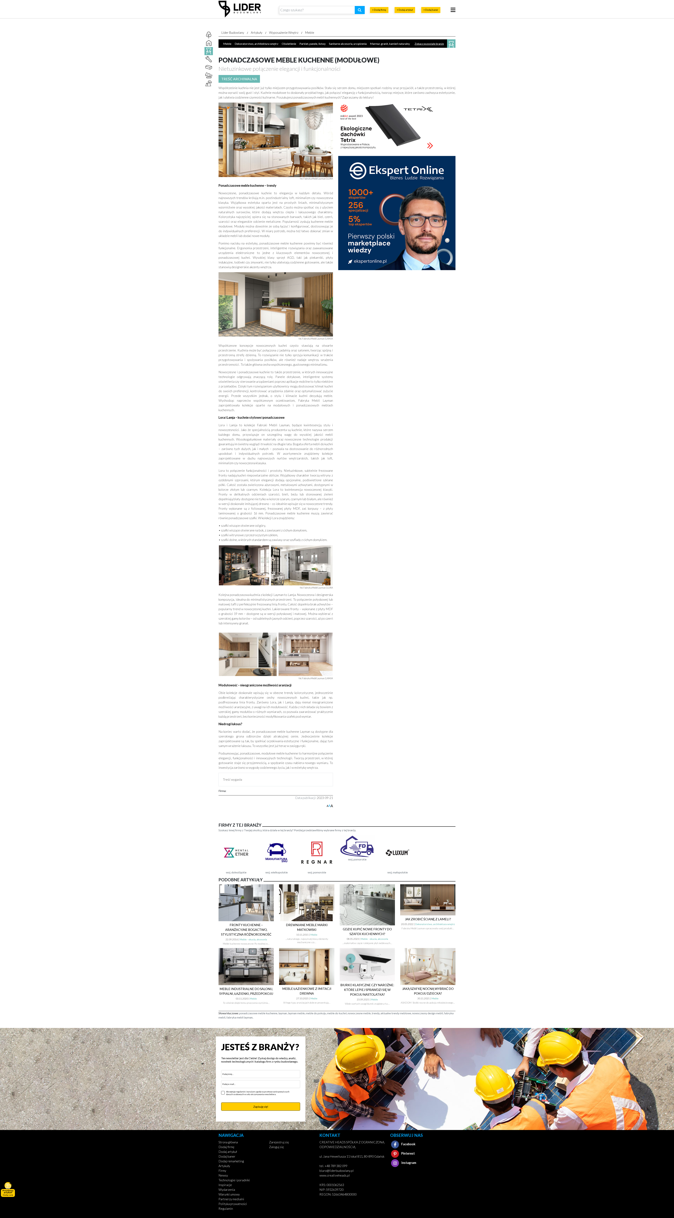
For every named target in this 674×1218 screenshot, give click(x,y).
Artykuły (256, 32)
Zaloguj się (276, 1147)
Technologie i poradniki (234, 1180)
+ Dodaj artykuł (405, 9)
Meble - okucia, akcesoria (253, 939)
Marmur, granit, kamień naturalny (390, 43)
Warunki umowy (229, 1194)
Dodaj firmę (226, 1147)
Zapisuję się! (260, 1106)
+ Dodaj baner (431, 9)
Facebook (408, 1144)
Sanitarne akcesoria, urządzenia (348, 43)
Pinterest (408, 1153)
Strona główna (228, 1142)
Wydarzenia (227, 1189)
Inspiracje (225, 1185)
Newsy (223, 1175)
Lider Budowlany (232, 32)
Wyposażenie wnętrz (283, 32)
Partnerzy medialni (231, 1199)
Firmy (222, 1171)
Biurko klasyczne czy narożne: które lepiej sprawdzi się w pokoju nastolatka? (367, 989)
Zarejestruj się (279, 1142)
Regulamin (226, 1208)
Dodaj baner (227, 1156)
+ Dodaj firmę (379, 9)
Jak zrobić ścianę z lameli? (428, 919)
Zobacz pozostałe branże (429, 43)
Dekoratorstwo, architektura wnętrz (256, 43)
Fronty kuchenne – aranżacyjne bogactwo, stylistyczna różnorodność (246, 929)
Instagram (408, 1163)
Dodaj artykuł (228, 1152)
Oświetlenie (289, 43)
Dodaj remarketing (231, 1161)
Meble (309, 32)
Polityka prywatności (233, 1204)
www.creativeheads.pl (334, 1175)
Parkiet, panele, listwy (312, 43)
